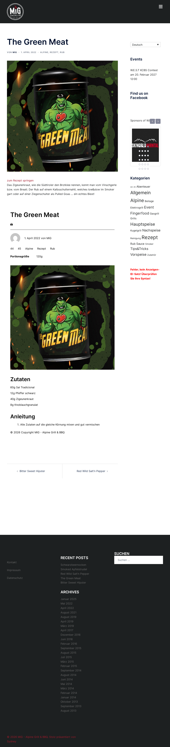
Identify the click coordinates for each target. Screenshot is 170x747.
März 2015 (67, 661)
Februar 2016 (69, 643)
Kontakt (12, 562)
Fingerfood (139, 213)
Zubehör (151, 255)
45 (19, 248)
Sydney (11, 741)
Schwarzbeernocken (73, 564)
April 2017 (67, 630)
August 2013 (68, 710)
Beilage (149, 201)
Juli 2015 (66, 657)
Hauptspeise (142, 224)
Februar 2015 (69, 666)
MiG (15, 52)
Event (149, 207)
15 (145, 160)
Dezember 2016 (71, 634)
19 (145, 164)
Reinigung (135, 238)
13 (139, 160)
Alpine (44, 52)
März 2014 (67, 688)
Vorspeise (138, 254)
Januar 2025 (69, 599)
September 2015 (71, 648)
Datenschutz (15, 578)
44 (12, 248)
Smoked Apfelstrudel (74, 569)
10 (142, 155)
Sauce (140, 243)
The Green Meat (71, 578)
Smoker (149, 244)
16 (148, 160)
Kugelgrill (135, 230)
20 (148, 164)
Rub (62, 52)
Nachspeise (151, 230)
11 (145, 155)
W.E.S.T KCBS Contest (144, 70)
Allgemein (140, 192)
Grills (133, 218)
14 (142, 160)
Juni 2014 (67, 679)
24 (148, 169)
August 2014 (68, 675)
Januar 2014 (68, 697)
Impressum (14, 570)
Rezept (54, 52)
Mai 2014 (66, 684)
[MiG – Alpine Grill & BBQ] (15, 11)
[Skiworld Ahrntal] (145, 143)
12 (148, 155)
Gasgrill (154, 213)
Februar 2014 (69, 692)
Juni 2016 (67, 639)
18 (142, 164)
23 (145, 169)
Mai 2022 (67, 603)
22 (142, 169)
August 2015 (68, 652)
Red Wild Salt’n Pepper (91, 471)
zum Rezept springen (20, 180)
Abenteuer (143, 186)
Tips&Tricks (139, 249)
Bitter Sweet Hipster (32, 471)
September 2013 (71, 706)
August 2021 (68, 612)
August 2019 (68, 617)
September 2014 (71, 670)
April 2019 (67, 621)
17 (139, 164)
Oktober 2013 (69, 701)
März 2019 (67, 626)
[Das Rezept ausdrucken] (11, 224)
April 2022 (67, 608)
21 (139, 169)
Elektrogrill (136, 207)
